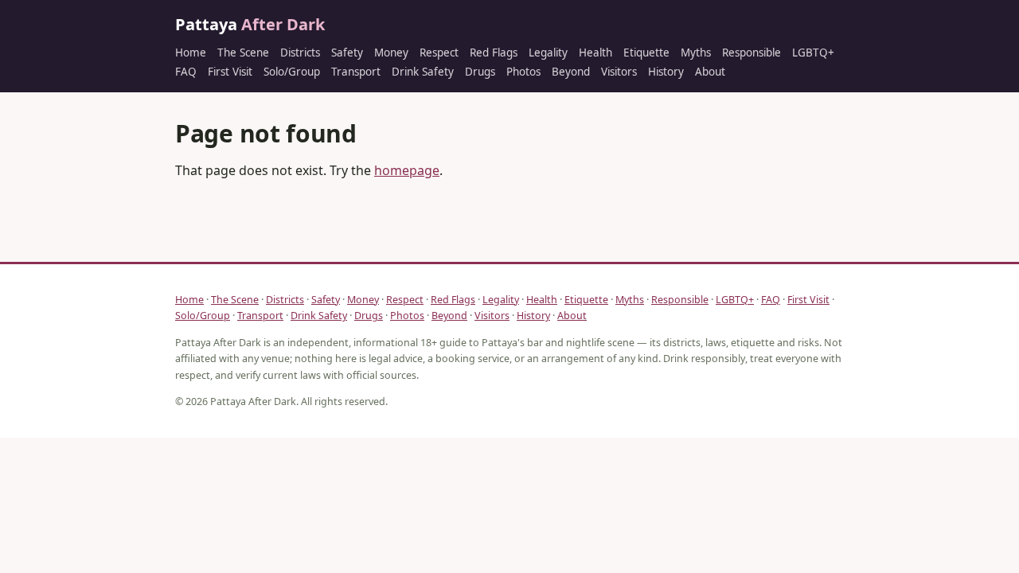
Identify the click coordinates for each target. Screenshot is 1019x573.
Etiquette (646, 52)
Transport (356, 71)
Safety (347, 52)
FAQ (186, 71)
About (710, 71)
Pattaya (250, 24)
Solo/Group (292, 71)
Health (595, 52)
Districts (300, 52)
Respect (439, 52)
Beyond (571, 71)
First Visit (230, 71)
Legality (548, 52)
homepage (406, 170)
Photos (523, 71)
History (666, 71)
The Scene (243, 52)
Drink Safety (423, 71)
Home (190, 52)
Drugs (480, 71)
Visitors (619, 71)
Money (391, 52)
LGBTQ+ (813, 52)
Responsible (751, 52)
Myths (696, 52)
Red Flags (493, 52)
